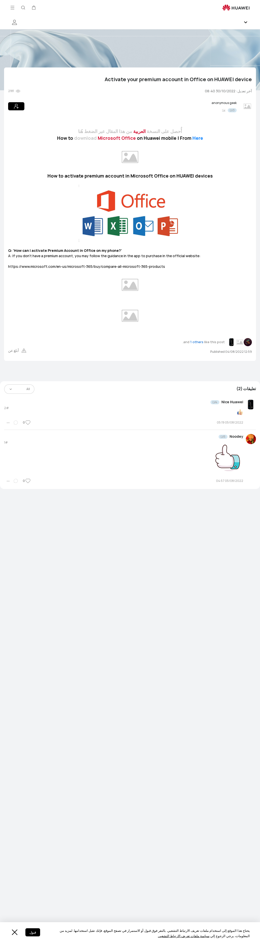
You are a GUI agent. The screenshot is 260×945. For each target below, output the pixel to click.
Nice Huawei (232, 402)
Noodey (236, 436)
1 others (196, 342)
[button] (33, 7)
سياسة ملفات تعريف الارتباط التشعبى (183, 936)
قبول (32, 932)
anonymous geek (224, 103)
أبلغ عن (13, 350)
